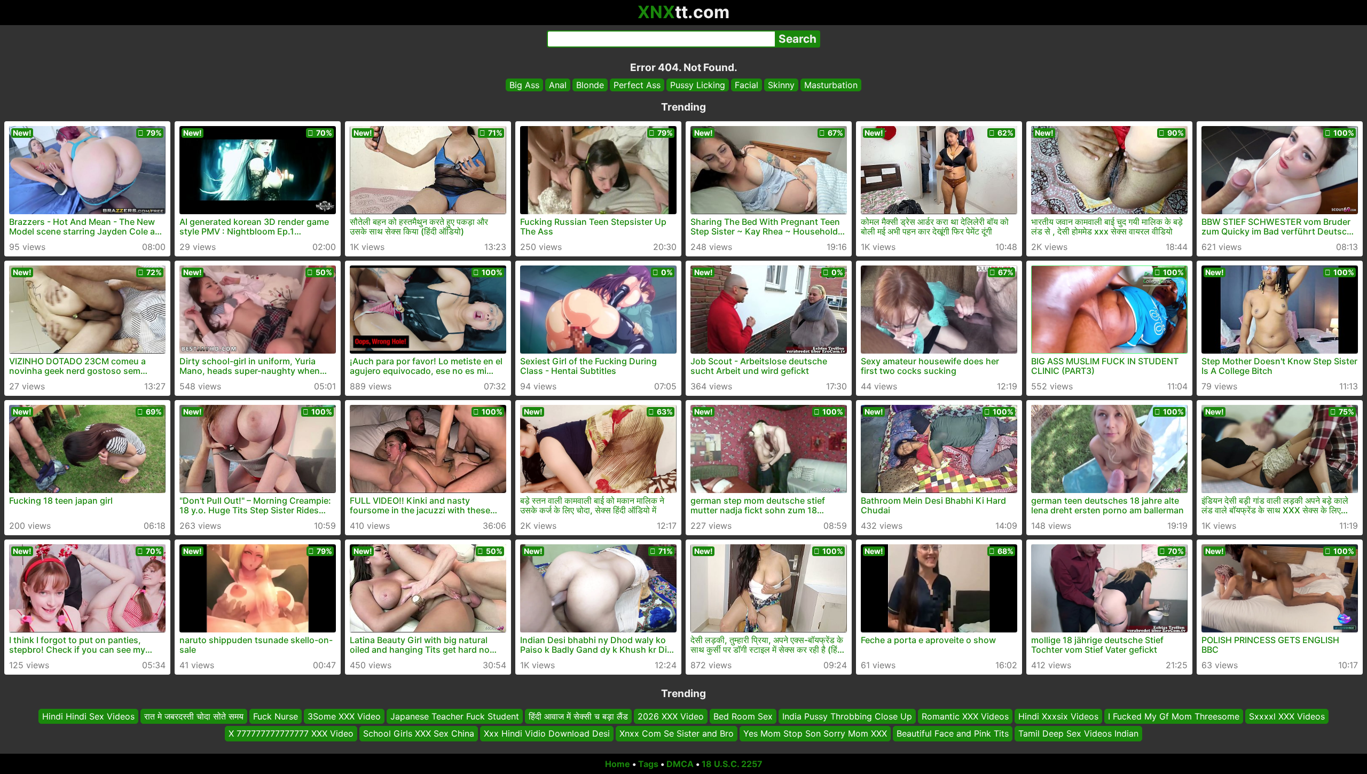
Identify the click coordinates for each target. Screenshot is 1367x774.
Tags (648, 764)
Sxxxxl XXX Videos (1287, 716)
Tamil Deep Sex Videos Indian (1078, 734)
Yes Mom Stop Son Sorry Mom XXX (815, 734)
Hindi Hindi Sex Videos (88, 716)
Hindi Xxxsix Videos (1058, 716)
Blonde (590, 85)
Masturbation (831, 85)
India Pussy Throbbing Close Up (847, 716)
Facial (746, 85)
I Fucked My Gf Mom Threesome (1173, 716)
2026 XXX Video (671, 716)
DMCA (680, 764)
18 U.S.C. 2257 (732, 764)
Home (617, 764)
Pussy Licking (697, 85)
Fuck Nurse (275, 716)
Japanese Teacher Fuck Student (454, 716)
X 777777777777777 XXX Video (291, 734)
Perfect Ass (637, 85)
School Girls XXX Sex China (418, 734)
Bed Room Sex (743, 716)
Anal (558, 85)
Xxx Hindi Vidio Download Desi (547, 734)
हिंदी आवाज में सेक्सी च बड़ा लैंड (578, 716)
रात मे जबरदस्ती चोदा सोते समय (193, 716)
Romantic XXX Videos (965, 716)
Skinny (781, 85)
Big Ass (524, 85)
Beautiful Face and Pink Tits (953, 734)
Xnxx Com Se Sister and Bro (676, 734)
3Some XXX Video (344, 716)
